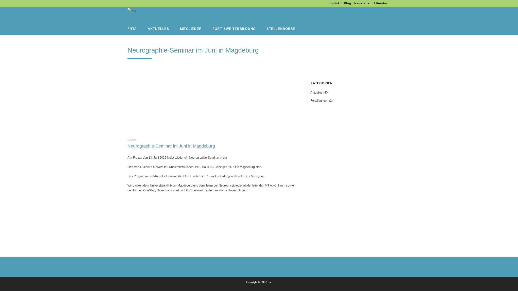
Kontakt (335, 3)
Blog (347, 3)
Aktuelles (316, 92)
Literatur (380, 3)
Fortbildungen (319, 100)
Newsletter (362, 3)
